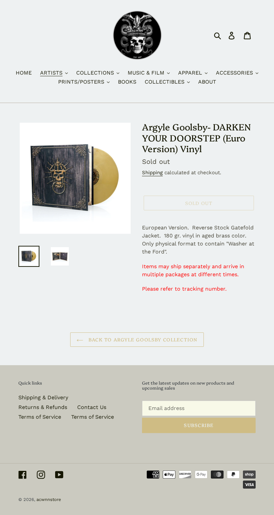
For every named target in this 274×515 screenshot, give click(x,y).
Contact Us (91, 407)
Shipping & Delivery (43, 397)
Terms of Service (39, 417)
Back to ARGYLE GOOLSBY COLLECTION (142, 339)
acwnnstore (48, 499)
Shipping (152, 173)
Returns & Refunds (42, 407)
